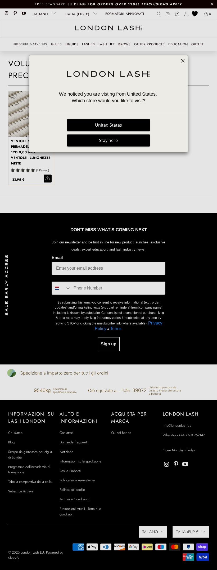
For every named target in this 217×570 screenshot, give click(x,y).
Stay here (108, 140)
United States (108, 125)
